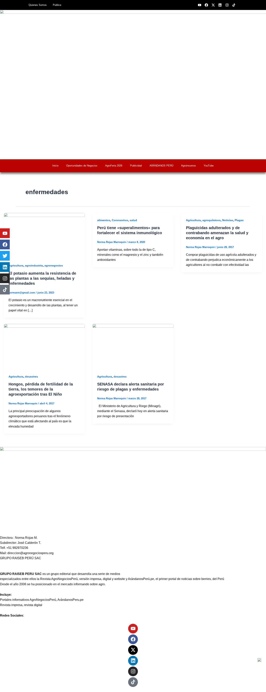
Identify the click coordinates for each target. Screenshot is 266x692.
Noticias (227, 220)
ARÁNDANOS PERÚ (161, 165)
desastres (31, 376)
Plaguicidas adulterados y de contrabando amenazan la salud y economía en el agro (217, 233)
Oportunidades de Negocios (81, 165)
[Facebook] (133, 639)
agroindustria (34, 265)
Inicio (55, 165)
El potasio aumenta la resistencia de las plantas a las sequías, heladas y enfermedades (42, 278)
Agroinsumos (188, 165)
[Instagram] (133, 671)
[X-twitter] (133, 650)
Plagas (239, 220)
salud (133, 220)
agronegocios (53, 265)
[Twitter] (5, 256)
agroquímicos (211, 220)
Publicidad (136, 165)
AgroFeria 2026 (113, 165)
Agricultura (16, 265)
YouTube (209, 165)
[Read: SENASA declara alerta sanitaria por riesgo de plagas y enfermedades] (132, 346)
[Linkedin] (133, 661)
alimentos (103, 220)
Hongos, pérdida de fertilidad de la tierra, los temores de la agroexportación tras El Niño (41, 389)
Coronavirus (120, 220)
